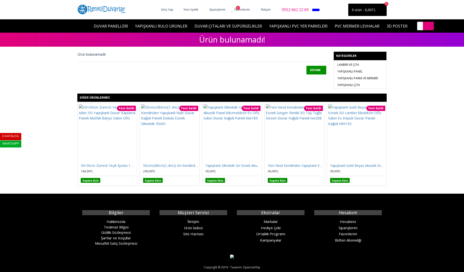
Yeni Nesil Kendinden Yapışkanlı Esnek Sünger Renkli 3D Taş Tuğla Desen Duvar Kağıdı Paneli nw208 (295, 165)
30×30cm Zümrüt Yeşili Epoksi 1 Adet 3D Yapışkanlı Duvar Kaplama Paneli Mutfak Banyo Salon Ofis (108, 165)
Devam (315, 70)
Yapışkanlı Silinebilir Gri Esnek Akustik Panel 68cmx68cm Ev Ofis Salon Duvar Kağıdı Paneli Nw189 (233, 165)
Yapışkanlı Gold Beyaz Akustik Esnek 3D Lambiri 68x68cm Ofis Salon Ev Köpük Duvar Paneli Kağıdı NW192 (357, 165)
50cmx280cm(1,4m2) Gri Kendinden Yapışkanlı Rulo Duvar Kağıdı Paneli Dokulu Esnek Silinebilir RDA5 (170, 165)
